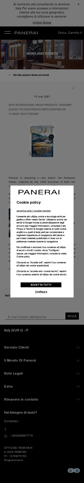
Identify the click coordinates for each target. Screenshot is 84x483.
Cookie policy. (23, 256)
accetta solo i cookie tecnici (34, 210)
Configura (41, 291)
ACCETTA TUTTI (41, 284)
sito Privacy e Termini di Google (41, 227)
